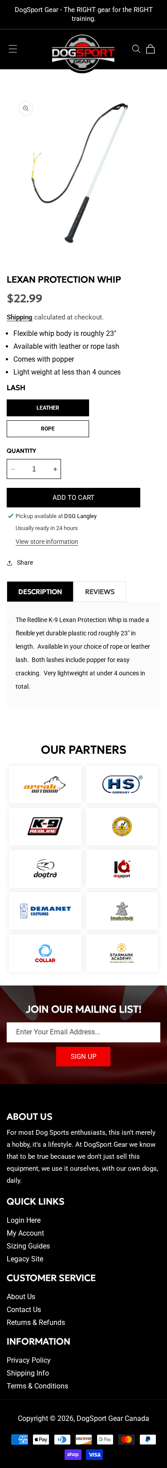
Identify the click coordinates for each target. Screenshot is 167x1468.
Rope (48, 429)
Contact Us (24, 1309)
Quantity (21, 451)
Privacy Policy (29, 1360)
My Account (25, 1233)
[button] (13, 49)
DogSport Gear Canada (113, 1418)
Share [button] (25, 562)
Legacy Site (25, 1259)
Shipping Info (28, 1373)
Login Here (24, 1220)
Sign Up (83, 1057)
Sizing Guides (28, 1246)
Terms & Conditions (37, 1386)
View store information (47, 541)
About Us (21, 1296)
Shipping (20, 317)
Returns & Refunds (36, 1322)
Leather (48, 408)
